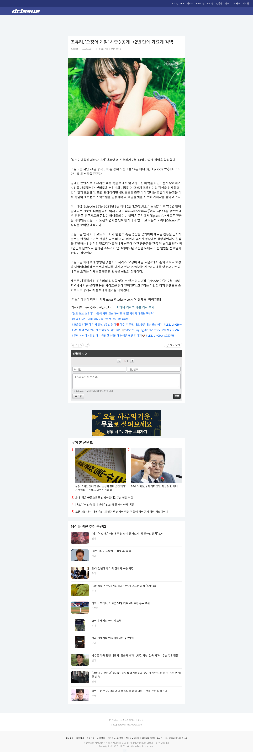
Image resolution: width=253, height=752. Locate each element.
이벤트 (237, 3)
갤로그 (228, 3)
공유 (87, 345)
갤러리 (190, 3)
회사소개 (69, 738)
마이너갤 (200, 3)
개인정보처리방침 (115, 738)
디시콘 (246, 3)
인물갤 (219, 3)
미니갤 (210, 3)
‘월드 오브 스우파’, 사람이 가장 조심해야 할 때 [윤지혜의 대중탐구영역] (113, 313)
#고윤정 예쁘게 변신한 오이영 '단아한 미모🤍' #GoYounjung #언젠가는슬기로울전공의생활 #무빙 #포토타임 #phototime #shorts (127, 330)
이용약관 (101, 738)
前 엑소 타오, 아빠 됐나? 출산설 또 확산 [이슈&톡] (100, 319)
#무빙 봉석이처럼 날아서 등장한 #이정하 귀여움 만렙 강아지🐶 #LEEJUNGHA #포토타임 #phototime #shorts (124, 336)
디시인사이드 (178, 3)
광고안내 (90, 738)
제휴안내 (80, 738)
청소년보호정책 (132, 738)
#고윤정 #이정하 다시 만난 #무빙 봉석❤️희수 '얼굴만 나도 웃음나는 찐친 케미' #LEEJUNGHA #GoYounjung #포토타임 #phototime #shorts (126, 325)
